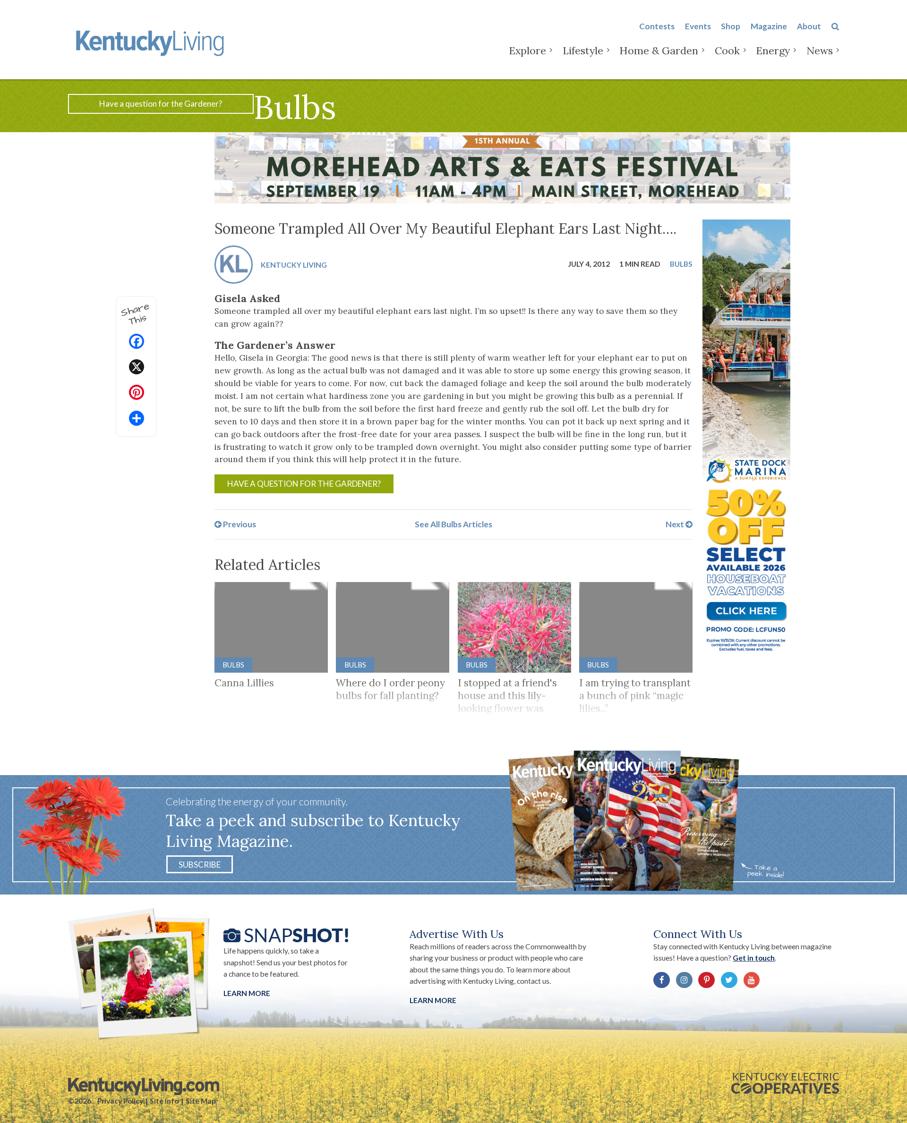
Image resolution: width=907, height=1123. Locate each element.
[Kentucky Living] (152, 41)
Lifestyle (583, 50)
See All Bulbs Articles (453, 524)
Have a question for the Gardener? (160, 104)
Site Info (164, 1101)
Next (675, 524)
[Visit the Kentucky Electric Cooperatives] (785, 1083)
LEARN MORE (433, 1000)
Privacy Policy (120, 1101)
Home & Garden (658, 50)
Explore (527, 50)
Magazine (769, 26)
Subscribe (200, 865)
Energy (773, 50)
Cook (727, 50)
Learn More (246, 993)
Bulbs (681, 263)
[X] (136, 368)
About (809, 26)
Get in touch (754, 958)
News (819, 50)
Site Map (201, 1101)
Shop (730, 26)
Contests (657, 26)
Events (698, 26)
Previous (239, 524)
